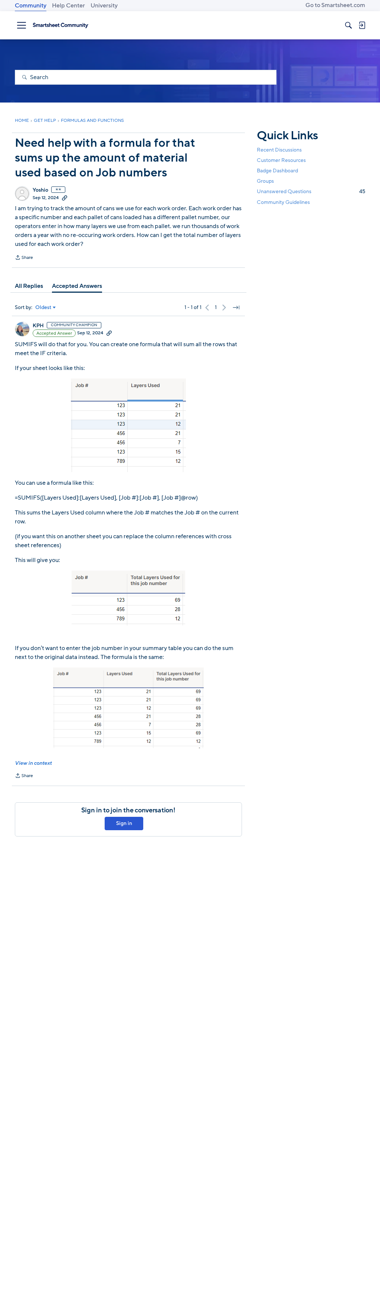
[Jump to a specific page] (236, 308)
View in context (33, 763)
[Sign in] (361, 25)
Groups (265, 181)
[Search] (348, 25)
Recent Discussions (279, 149)
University (104, 5)
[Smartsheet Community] (60, 25)
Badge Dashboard (277, 170)
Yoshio (40, 190)
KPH (38, 325)
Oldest (43, 307)
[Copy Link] (64, 197)
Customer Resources (281, 160)
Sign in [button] (124, 823)
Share (24, 258)
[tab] (29, 286)
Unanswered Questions (311, 191)
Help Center (68, 5)
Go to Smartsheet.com (335, 5)
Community (30, 5)
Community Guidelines (283, 202)
